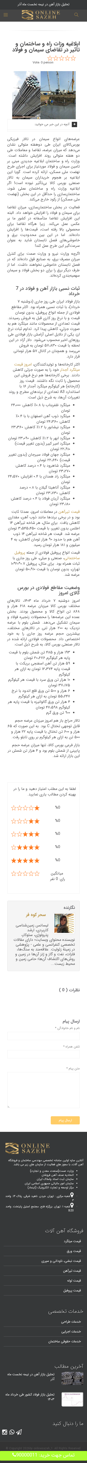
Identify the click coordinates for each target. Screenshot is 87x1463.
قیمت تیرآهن (69, 512)
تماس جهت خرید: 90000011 (45, 1455)
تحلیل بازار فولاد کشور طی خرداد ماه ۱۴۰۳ (30, 1397)
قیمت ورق (74, 1251)
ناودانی (57, 1261)
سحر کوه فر (36, 914)
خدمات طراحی (71, 1321)
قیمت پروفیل (72, 1290)
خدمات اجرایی (71, 1331)
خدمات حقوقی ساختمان (64, 1341)
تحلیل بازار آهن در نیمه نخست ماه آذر (30, 1377)
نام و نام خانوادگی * (67, 1028)
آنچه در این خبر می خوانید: (51, 124)
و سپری (46, 1261)
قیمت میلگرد (72, 1241)
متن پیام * (73, 1068)
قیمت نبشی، (72, 1261)
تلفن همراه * (71, 1047)
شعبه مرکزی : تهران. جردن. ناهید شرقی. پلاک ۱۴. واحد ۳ (39, 1198)
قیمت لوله (74, 1280)
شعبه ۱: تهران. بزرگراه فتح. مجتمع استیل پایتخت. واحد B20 (40, 1208)
